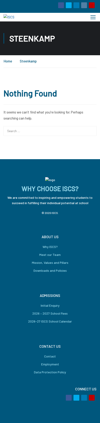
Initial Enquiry (50, 305)
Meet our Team (50, 255)
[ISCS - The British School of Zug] (19, 17)
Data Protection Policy (50, 372)
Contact (50, 356)
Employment (50, 364)
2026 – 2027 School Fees (50, 313)
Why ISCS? (50, 247)
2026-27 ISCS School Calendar (50, 321)
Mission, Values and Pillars (50, 263)
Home (7, 61)
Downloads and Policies (50, 270)
